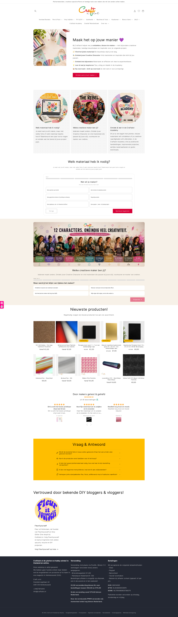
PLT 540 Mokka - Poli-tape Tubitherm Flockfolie (44, 345)
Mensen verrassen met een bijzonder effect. (102, 287)
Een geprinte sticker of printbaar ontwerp (58, 197)
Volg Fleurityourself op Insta (45, 549)
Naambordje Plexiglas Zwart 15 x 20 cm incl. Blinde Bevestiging (134, 345)
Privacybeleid (82, 612)
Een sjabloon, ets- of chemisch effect (57, 204)
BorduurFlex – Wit (66, 378)
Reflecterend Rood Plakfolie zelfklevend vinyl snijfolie (66, 345)
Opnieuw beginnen (123, 211)
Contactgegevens (116, 612)
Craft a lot (50, 612)
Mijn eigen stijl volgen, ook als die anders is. (102, 293)
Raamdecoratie (95, 197)
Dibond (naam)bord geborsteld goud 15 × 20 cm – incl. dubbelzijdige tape (111, 346)
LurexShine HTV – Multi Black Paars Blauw (111, 378)
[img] (89, 397)
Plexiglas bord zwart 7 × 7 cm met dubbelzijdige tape (89, 345)
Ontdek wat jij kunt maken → (86, 75)
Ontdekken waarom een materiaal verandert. (46, 287)
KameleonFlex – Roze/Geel (44, 378)
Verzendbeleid (106, 612)
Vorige (51, 211)
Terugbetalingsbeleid (71, 612)
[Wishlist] (139, 11)
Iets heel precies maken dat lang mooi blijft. (46, 293)
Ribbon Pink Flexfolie (89, 378)
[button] (35, 11)
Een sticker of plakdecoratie (98, 190)
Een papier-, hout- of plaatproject (100, 204)
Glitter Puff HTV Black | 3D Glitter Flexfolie (133, 378)
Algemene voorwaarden (94, 612)
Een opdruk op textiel (53, 190)
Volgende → (137, 299)
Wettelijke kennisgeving (129, 612)
